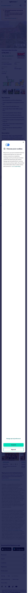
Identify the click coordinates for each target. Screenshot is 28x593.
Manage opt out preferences (13, 438)
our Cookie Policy (16, 166)
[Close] (23, 142)
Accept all (13, 445)
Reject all (13, 449)
